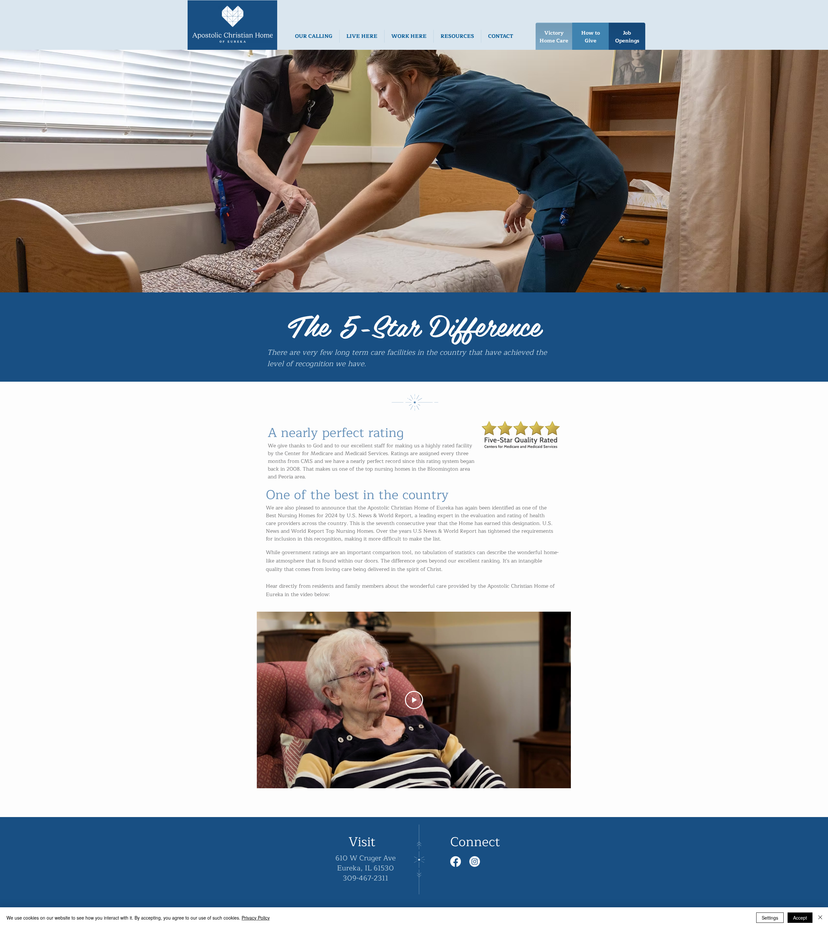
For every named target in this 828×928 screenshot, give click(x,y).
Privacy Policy (256, 917)
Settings (770, 917)
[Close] (820, 917)
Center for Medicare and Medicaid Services (336, 453)
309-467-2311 (365, 878)
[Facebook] (455, 861)
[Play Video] (414, 700)
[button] (313, 36)
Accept (800, 917)
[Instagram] (474, 861)
